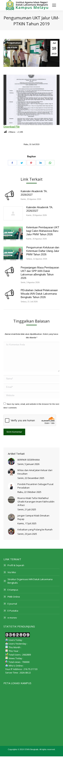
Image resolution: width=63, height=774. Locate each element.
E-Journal (12, 603)
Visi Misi (12, 572)
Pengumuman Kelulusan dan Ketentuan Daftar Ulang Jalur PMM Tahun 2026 (42, 251)
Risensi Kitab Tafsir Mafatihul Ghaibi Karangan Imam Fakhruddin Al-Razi (36, 502)
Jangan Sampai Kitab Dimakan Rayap (33, 517)
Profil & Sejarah (16, 565)
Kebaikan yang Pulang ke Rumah (35, 529)
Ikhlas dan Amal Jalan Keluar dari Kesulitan (35, 472)
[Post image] (10, 195)
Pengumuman (14, 43)
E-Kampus (13, 589)
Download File (12, 126)
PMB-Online (14, 596)
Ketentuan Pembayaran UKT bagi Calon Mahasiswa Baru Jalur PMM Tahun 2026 (42, 231)
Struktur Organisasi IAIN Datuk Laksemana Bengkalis (30, 581)
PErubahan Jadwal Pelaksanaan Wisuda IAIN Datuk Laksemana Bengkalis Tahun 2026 (39, 294)
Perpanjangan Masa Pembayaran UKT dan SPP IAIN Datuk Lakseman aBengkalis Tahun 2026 (40, 272)
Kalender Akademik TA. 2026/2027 (34, 193)
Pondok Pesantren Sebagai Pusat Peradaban (35, 486)
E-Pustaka (13, 610)
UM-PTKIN (12, 47)
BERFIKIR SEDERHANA (29, 459)
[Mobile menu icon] (54, 5)
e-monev (12, 617)
